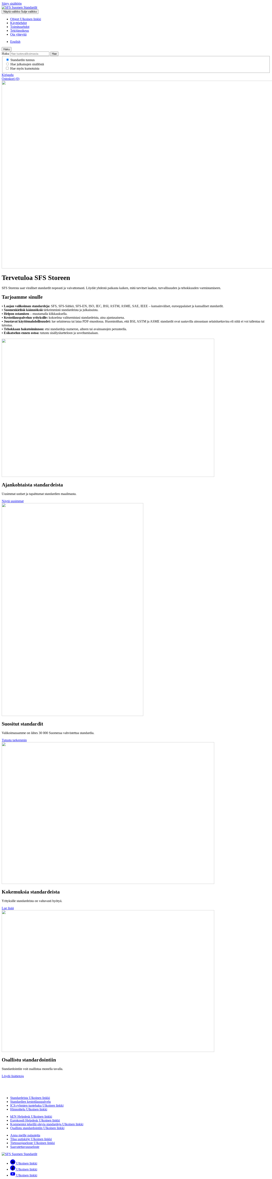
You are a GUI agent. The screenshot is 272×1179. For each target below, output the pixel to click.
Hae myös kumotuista (24, 68)
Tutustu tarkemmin (14, 740)
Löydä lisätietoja (13, 1076)
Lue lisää (8, 908)
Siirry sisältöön (12, 3)
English (15, 41)
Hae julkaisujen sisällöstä (27, 64)
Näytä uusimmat (13, 501)
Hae (54, 53)
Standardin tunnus (22, 60)
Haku (6, 49)
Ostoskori (10, 78)
